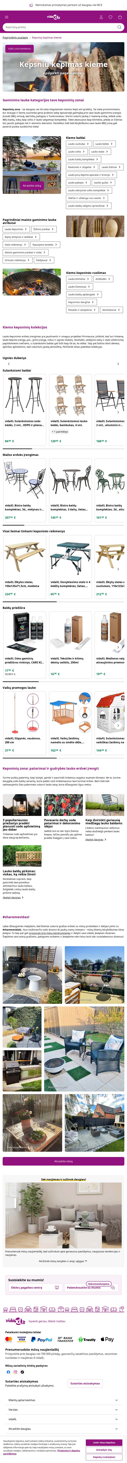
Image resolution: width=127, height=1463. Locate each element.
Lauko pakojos (78, 183)
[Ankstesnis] (9, 363)
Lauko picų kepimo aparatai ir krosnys (91, 175)
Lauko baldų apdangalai (84, 294)
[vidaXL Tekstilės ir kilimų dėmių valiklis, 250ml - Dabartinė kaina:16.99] (70, 633)
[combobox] (63, 27)
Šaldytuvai (44, 260)
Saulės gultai (103, 183)
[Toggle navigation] (7, 17)
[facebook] (8, 1372)
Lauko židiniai (112, 167)
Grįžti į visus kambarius (19, 48)
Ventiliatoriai (111, 310)
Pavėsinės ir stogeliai (82, 167)
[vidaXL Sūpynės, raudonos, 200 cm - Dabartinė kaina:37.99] (25, 713)
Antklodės (103, 279)
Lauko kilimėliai (79, 279)
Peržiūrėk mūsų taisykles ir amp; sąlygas (63, 1261)
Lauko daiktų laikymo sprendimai (88, 206)
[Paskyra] (101, 17)
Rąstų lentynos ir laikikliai (21, 237)
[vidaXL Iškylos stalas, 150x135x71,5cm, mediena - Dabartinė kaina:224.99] (25, 556)
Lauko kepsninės (16, 229)
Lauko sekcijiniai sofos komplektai (89, 190)
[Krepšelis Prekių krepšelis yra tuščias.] (120, 17)
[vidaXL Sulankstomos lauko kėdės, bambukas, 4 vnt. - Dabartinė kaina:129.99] (70, 395)
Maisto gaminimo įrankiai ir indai (25, 252)
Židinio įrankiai (44, 229)
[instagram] (15, 1372)
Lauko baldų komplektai (83, 159)
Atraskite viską (32, 185)
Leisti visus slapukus (104, 1442)
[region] (63, 1449)
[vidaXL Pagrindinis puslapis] (54, 17)
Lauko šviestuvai (79, 287)
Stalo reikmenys (16, 245)
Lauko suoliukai (79, 144)
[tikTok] (22, 1372)
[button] (63, 1400)
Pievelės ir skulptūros (82, 310)
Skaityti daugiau (96, 839)
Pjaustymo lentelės (45, 245)
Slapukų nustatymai (104, 1457)
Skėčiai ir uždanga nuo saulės (87, 198)
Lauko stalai (100, 152)
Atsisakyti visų (104, 1449)
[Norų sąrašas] (110, 17)
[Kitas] (118, 363)
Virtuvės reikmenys (17, 260)
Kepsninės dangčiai (81, 302)
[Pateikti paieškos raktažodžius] (119, 27)
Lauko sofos (77, 152)
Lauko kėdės (104, 144)
